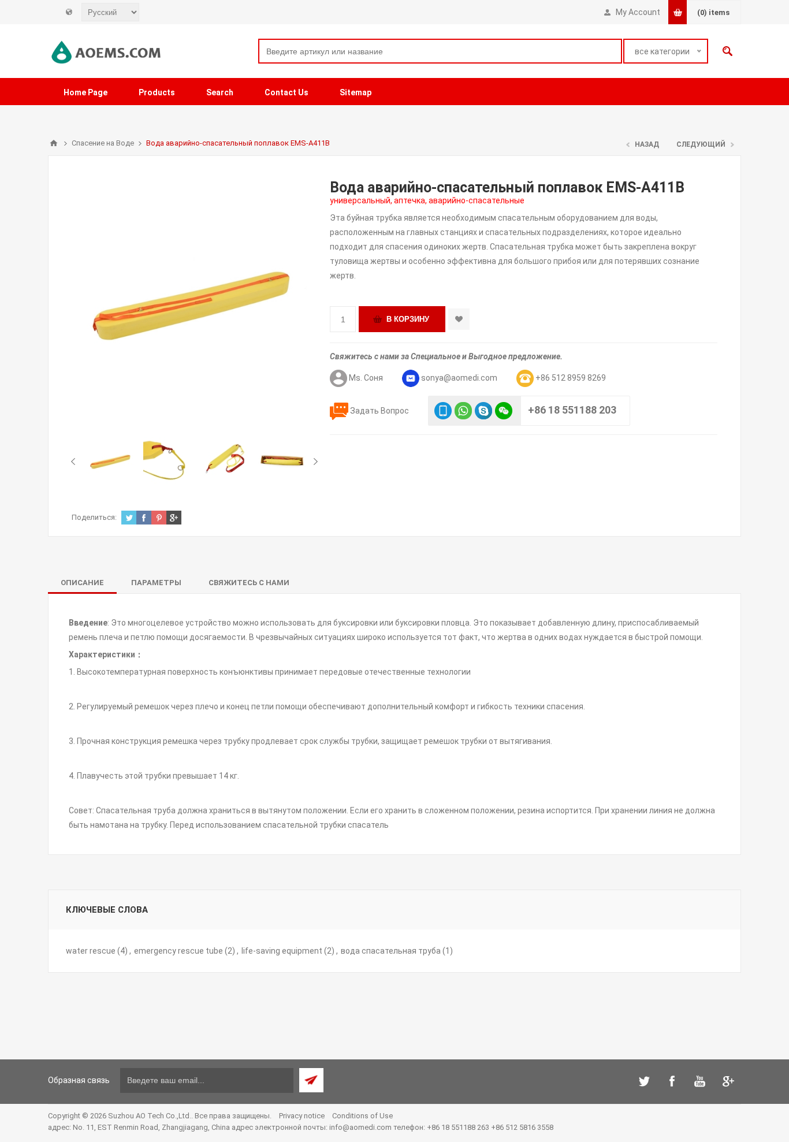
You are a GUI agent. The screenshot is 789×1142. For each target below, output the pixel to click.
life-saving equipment (281, 950)
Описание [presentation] (82, 582)
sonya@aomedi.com (459, 377)
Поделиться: (94, 517)
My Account (638, 12)
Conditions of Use (362, 1115)
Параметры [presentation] (156, 582)
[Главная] (53, 143)
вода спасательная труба (391, 950)
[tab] (82, 582)
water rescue (91, 950)
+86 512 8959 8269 (570, 377)
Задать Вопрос (379, 410)
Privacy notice (302, 1115)
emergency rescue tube (178, 950)
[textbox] (440, 51)
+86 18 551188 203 (572, 410)
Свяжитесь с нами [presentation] (249, 582)
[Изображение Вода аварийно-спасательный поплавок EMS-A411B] (111, 461)
